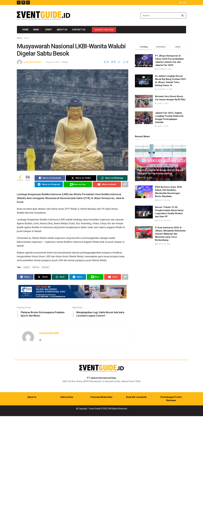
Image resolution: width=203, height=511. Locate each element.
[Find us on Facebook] (19, 2)
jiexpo (26, 267)
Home (25, 29)
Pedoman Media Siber (101, 397)
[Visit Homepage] (43, 15)
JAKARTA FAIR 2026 (104, 30)
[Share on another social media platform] (125, 184)
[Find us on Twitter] (23, 2)
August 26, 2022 (52, 62)
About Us (62, 29)
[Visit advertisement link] (72, 291)
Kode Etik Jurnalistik (136, 397)
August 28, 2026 (145, 178)
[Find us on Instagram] (28, 2)
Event (48, 29)
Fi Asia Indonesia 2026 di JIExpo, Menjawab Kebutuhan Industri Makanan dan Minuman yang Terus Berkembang (170, 233)
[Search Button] (183, 15)
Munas (36, 267)
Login (183, 2)
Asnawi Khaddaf (33, 62)
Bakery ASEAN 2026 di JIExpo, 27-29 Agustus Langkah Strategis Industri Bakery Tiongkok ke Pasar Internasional (160, 170)
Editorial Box (66, 397)
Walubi (46, 267)
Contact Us (78, 29)
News (36, 29)
